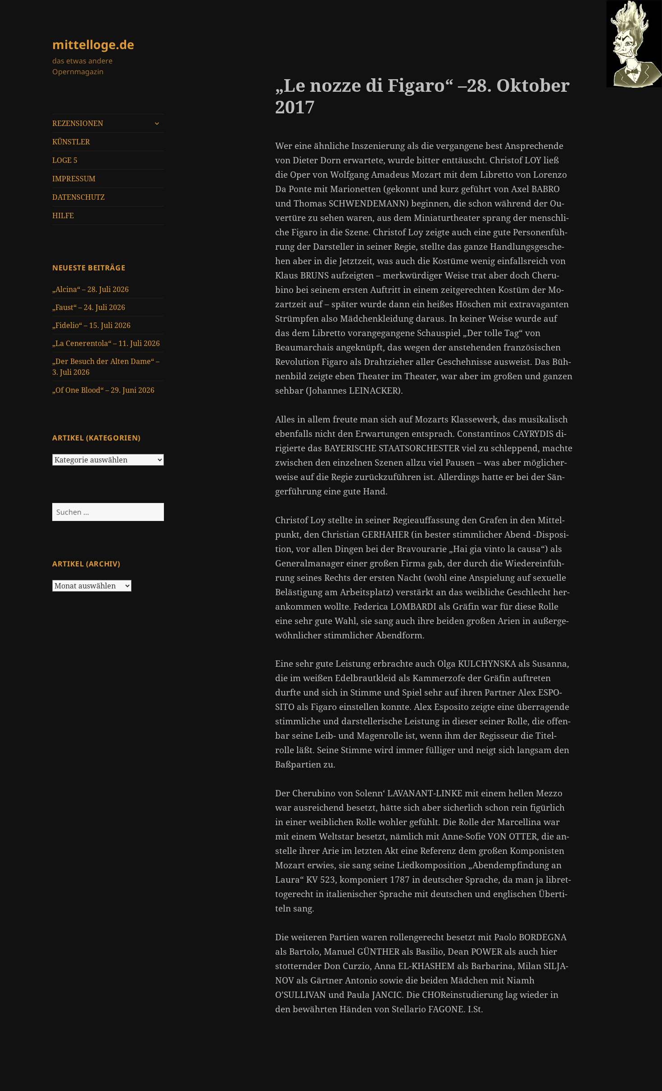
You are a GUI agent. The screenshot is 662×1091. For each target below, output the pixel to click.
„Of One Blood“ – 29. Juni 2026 (103, 390)
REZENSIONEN (77, 123)
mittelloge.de (93, 44)
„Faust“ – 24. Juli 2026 (88, 307)
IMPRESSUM (73, 179)
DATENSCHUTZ (78, 197)
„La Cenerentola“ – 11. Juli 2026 (106, 343)
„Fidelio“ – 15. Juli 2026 (91, 325)
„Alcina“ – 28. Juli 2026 (90, 289)
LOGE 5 (64, 160)
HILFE (63, 215)
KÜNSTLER (71, 142)
